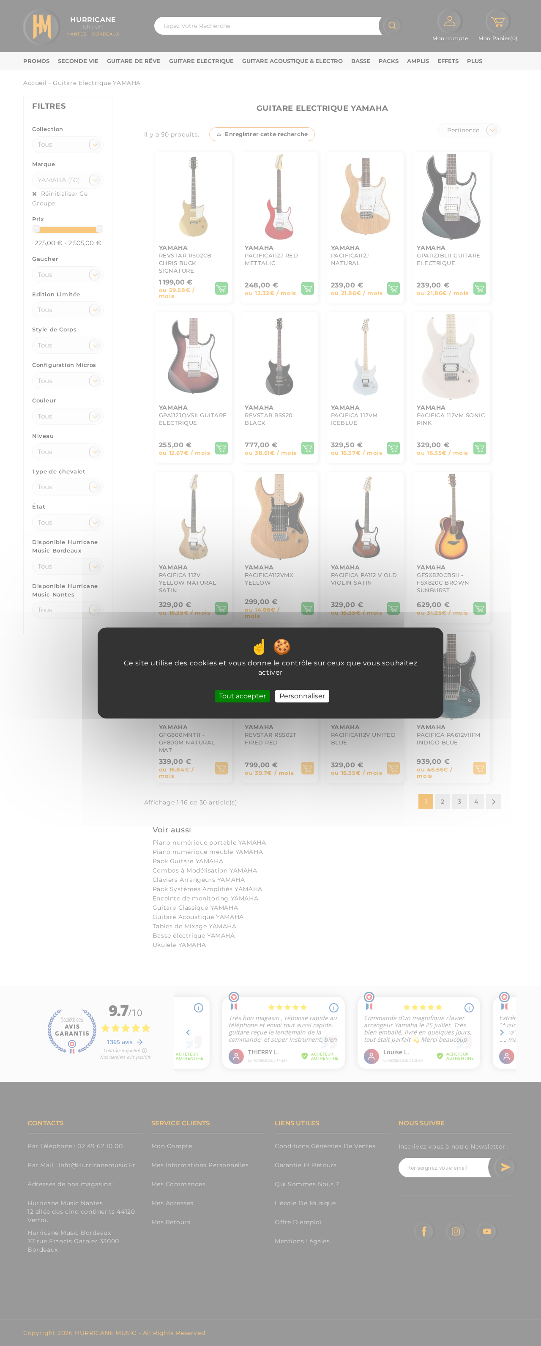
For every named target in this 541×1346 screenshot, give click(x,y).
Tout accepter (242, 696)
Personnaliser (302, 696)
